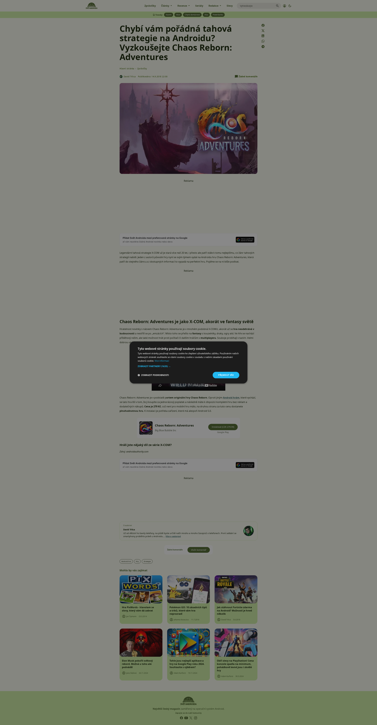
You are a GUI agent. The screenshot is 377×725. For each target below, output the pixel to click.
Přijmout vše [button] (226, 375)
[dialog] (188, 362)
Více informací (162, 360)
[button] (188, 366)
